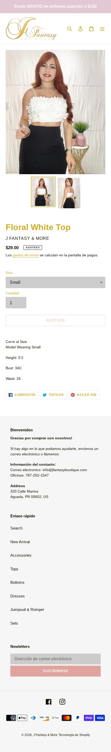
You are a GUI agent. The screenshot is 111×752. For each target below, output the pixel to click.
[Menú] (102, 28)
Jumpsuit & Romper (27, 609)
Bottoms (17, 582)
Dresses (17, 596)
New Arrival (20, 542)
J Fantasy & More (45, 735)
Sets (14, 623)
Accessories (20, 555)
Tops (14, 569)
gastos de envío (26, 255)
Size (9, 273)
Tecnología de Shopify (74, 735)
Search (16, 528)
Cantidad (12, 293)
